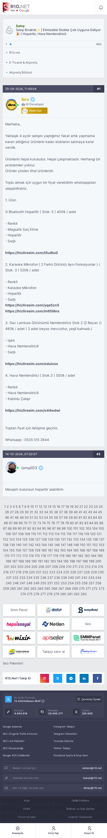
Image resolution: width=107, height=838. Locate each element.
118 (80, 534)
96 (49, 528)
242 (84, 578)
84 (91, 523)
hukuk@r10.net (92, 777)
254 (71, 583)
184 (93, 556)
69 (21, 523)
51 (31, 517)
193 (53, 561)
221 (38, 572)
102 (82, 528)
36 (56, 512)
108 (21, 534)
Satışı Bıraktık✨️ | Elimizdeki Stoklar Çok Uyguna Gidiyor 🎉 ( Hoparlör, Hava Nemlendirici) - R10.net (16, 7)
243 (91, 578)
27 (12, 512)
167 (88, 550)
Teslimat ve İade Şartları (80, 808)
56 (56, 517)
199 (91, 561)
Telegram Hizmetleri (65, 733)
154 (5, 550)
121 (99, 534)
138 (5, 545)
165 (76, 550)
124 (18, 539)
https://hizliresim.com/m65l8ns (32, 311)
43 (90, 512)
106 (8, 534)
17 (62, 507)
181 (74, 556)
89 (15, 528)
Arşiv (27, 800)
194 (59, 561)
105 (101, 528)
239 (64, 578)
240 (71, 578)
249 (36, 583)
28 (17, 512)
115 (62, 534)
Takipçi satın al (53, 652)
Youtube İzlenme (63, 740)
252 (57, 583)
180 (68, 556)
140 (18, 545)
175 (37, 556)
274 (23, 594)
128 (44, 539)
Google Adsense (12, 726)
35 (51, 512)
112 (45, 534)
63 (90, 517)
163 (63, 550)
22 (86, 507)
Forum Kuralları (27, 816)
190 (34, 561)
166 (82, 550)
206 (41, 567)
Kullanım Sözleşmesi (80, 816)
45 (100, 512)
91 (24, 528)
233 (22, 578)
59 (71, 517)
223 (52, 572)
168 (95, 550)
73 (39, 523)
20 (76, 507)
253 (64, 583)
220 (32, 572)
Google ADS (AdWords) (16, 755)
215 (100, 567)
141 (24, 545)
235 (36, 578)
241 (77, 578)
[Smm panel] (88, 638)
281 (70, 594)
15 (54, 507)
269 (75, 588)
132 (69, 539)
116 (68, 534)
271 (88, 588)
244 (98, 578)
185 (100, 556)
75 (48, 523)
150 (82, 545)
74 (44, 523)
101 (75, 528)
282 (77, 594)
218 (18, 572)
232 (15, 578)
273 (101, 588)
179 (61, 556)
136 (95, 539)
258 (98, 583)
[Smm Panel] (88, 610)
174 (31, 556)
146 (57, 545)
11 (36, 507)
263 (33, 588)
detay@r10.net (93, 787)
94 (39, 528)
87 (5, 528)
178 (55, 556)
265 (47, 588)
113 (51, 534)
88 (10, 528)
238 (57, 578)
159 (37, 550)
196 (72, 561)
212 (81, 567)
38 (66, 512)
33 (41, 512)
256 (85, 583)
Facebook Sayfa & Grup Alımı (71, 755)
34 (46, 512)
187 (14, 561)
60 (76, 517)
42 (85, 512)
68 (16, 523)
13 (45, 507)
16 (58, 507)
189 (27, 561)
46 (7, 517)
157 (24, 550)
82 (81, 523)
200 (98, 561)
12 (40, 507)
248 (29, 583)
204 (27, 567)
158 (31, 550)
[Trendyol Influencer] (19, 638)
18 (67, 507)
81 (76, 523)
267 (61, 588)
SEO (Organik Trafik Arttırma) (20, 733)
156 (18, 550)
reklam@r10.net (92, 767)
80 (72, 523)
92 (29, 528)
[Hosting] (53, 610)
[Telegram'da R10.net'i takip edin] (70, 678)
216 (6, 572)
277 (43, 594)
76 (53, 523)
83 (86, 523)
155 (12, 550)
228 (87, 572)
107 (14, 534)
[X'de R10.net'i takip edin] (57, 678)
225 (66, 572)
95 (44, 528)
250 (43, 583)
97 (54, 528)
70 (25, 523)
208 (55, 567)
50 (27, 517)
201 (6, 567)
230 (101, 572)
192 (46, 561)
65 (100, 517)
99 (64, 528)
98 (59, 528)
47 (12, 517)
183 (87, 556)
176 (43, 556)
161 (50, 550)
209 (62, 567)
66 (6, 523)
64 (95, 517)
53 (41, 517)
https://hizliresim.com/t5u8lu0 (31, 253)
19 (71, 507)
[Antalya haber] (19, 652)
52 (36, 517)
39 (71, 512)
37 (61, 512)
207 (48, 567)
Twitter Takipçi (62, 748)
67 (11, 523)
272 (95, 588)
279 (56, 594)
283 (84, 594)
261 (19, 588)
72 (34, 523)
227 (80, 572)
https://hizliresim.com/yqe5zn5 (32, 305)
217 (12, 572)
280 (63, 594)
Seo (88, 624)
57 (61, 517)
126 (31, 539)
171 (12, 556)
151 (88, 545)
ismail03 (29, 467)
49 (22, 517)
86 (101, 523)
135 (89, 539)
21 (81, 507)
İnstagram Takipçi (64, 726)
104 (95, 528)
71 (30, 523)
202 (13, 567)
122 (5, 539)
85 (96, 523)
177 (49, 556)
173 (25, 556)
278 (50, 594)
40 (76, 512)
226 (73, 572)
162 (56, 550)
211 (74, 567)
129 (50, 539)
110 (33, 534)
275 (30, 594)
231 (8, 578)
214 (94, 567)
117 (74, 534)
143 (37, 545)
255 (78, 583)
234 (29, 578)
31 (31, 512)
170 (6, 556)
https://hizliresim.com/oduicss (31, 364)
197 (78, 561)
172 (18, 556)
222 (45, 572)
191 (40, 561)
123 (12, 539)
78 (62, 523)
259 (6, 588)
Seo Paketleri (13, 663)
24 (96, 507)
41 (80, 512)
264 (40, 588)
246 (16, 583)
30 (27, 512)
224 (59, 572)
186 (8, 561)
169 (101, 550)
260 (13, 588)
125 (25, 539)
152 (95, 545)
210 (68, 567)
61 (80, 517)
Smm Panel (18, 610)
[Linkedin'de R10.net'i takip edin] (84, 678)
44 (95, 512)
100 (69, 528)
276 (36, 594)
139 (12, 545)
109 (27, 534)
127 (37, 539)
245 (9, 583)
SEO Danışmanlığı (13, 748)
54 (46, 517)
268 (68, 588)
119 (86, 534)
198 (85, 561)
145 (50, 545)
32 (36, 512)
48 (17, 517)
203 (20, 567)
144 (44, 545)
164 (69, 550)
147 (63, 545)
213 (87, 567)
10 (32, 507)
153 (101, 545)
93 (34, 528)
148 (69, 545)
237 (50, 578)
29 (22, 512)
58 (66, 517)
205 (34, 567)
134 (82, 539)
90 (20, 528)
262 (26, 588)
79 (67, 523)
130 (57, 539)
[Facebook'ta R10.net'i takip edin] (97, 678)
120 (93, 534)
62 (85, 517)
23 (91, 507)
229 (94, 572)
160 (44, 550)
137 (101, 539)
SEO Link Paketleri (13, 740)
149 (76, 545)
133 (76, 539)
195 (66, 561)
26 (7, 512)
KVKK (26, 808)
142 (31, 545)
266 (54, 588)
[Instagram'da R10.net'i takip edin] (44, 678)
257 (91, 583)
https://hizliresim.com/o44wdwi (32, 410)
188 (21, 561)
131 (63, 539)
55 (51, 517)
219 (25, 572)
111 (39, 534)
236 (43, 578)
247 (22, 583)
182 (80, 556)
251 (50, 583)
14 (49, 507)
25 (101, 507)
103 (88, 528)
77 (57, 523)
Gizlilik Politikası (80, 800)
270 (82, 588)
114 (56, 534)
